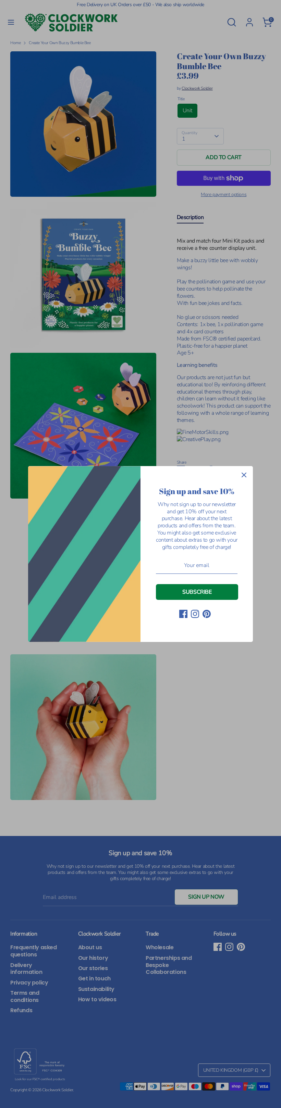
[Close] (244, 474)
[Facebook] (183, 614)
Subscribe (196, 592)
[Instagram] (195, 614)
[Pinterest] (207, 614)
